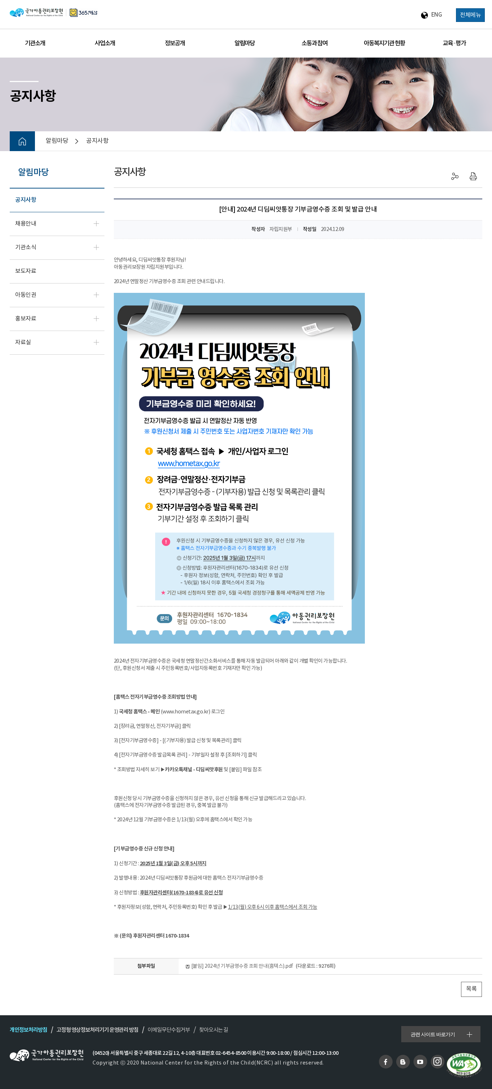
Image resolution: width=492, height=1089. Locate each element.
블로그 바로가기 (403, 1061)
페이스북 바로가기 (386, 1061)
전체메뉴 (470, 15)
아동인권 (25, 295)
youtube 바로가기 (420, 1061)
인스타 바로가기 (437, 1061)
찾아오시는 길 (213, 1030)
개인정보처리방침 (28, 1030)
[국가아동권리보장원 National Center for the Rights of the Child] (54, 12)
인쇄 (473, 176)
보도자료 (25, 271)
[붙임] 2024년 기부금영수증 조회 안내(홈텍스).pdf (263, 966)
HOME (22, 141)
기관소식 (25, 247)
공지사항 (25, 200)
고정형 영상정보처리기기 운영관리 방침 (97, 1030)
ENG (436, 15)
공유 (455, 176)
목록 (471, 989)
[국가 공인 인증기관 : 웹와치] (464, 1065)
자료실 (23, 342)
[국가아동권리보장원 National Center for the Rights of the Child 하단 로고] (46, 1055)
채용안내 (25, 224)
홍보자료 (25, 319)
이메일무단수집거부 (169, 1030)
